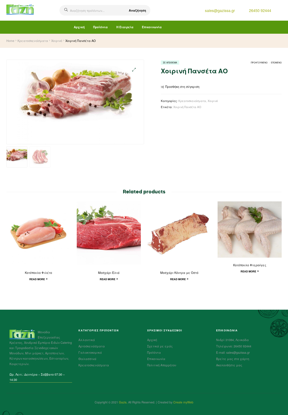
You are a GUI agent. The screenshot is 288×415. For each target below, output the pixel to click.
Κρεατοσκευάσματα (32, 41)
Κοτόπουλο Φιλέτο (38, 273)
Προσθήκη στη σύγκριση (182, 86)
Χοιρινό (56, 41)
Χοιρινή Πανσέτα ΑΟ (187, 107)
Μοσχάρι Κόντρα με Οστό (179, 273)
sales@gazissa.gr (220, 10)
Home (10, 41)
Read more (37, 279)
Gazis (123, 402)
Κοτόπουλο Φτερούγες (249, 265)
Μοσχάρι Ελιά (109, 273)
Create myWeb (183, 402)
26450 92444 (260, 10)
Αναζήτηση (137, 10)
